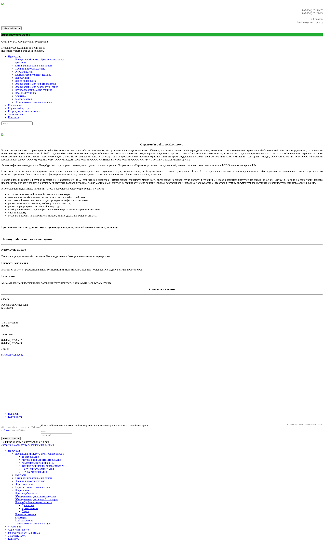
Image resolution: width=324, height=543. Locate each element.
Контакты (13, 117)
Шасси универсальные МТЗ (38, 468)
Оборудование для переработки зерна (36, 86)
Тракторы (20, 62)
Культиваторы (30, 508)
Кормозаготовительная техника (33, 74)
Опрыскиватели (24, 71)
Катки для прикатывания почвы (33, 65)
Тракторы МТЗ (30, 456)
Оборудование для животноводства (35, 83)
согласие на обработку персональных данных (27, 444)
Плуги (25, 511)
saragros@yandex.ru (12, 354)
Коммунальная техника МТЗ (38, 462)
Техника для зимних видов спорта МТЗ (44, 465)
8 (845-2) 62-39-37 (11, 340)
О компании (15, 105)
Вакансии (13, 413)
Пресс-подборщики (26, 80)
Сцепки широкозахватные (30, 68)
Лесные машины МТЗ (34, 471)
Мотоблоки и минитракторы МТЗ (41, 459)
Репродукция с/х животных (24, 111)
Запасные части (17, 114)
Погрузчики (22, 77)
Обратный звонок (11, 28)
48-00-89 (18, 430)
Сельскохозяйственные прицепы (33, 102)
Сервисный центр (18, 108)
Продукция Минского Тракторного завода (39, 59)
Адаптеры (20, 95)
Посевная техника (25, 92)
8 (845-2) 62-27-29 (11, 343)
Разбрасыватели (24, 99)
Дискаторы (28, 505)
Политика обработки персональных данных (305, 424)
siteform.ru (5, 430)
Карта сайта (15, 416)
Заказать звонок (11, 438)
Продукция (14, 56)
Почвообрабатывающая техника (33, 89)
